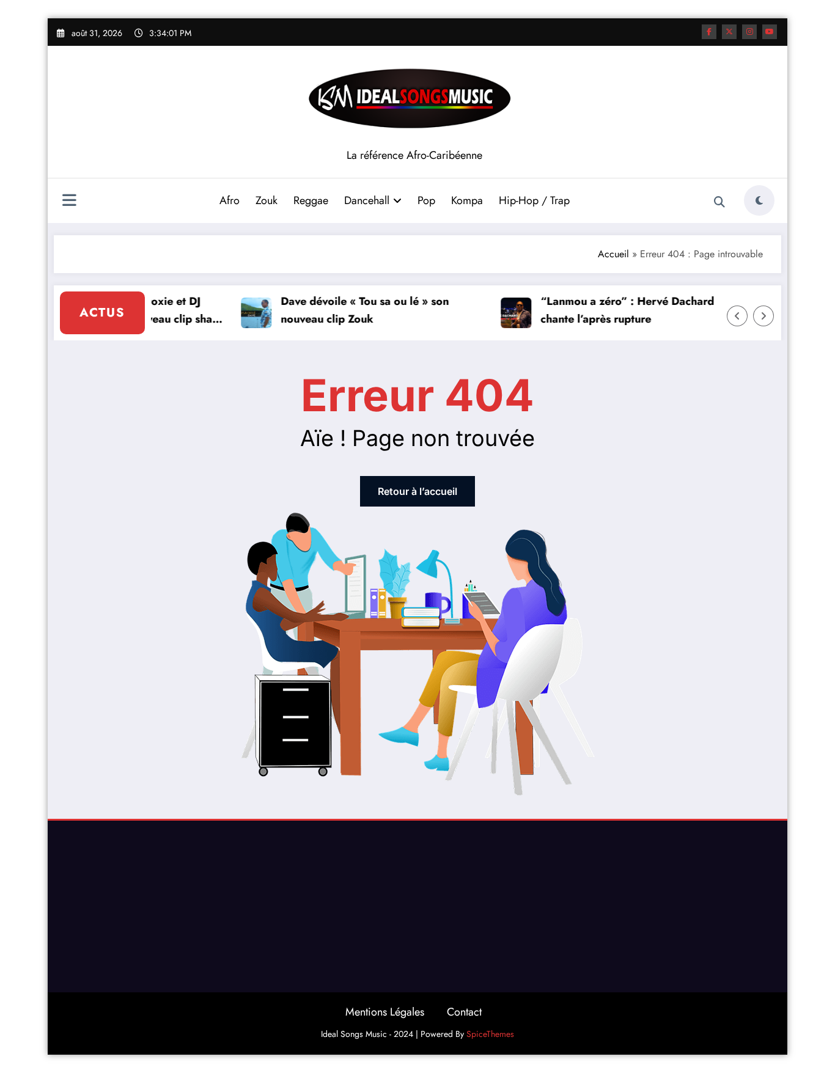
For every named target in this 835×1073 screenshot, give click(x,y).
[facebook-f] (709, 31)
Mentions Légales (384, 1012)
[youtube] (769, 31)
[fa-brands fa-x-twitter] (729, 31)
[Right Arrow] (763, 316)
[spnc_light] (759, 200)
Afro (229, 200)
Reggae (310, 200)
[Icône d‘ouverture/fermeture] (69, 201)
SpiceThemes (490, 1034)
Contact (464, 1012)
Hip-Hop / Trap (534, 200)
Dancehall (366, 200)
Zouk (267, 200)
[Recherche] (719, 202)
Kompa (467, 200)
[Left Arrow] (737, 316)
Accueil (613, 254)
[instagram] (749, 31)
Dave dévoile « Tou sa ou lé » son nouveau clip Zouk (358, 310)
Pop (426, 200)
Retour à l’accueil (417, 491)
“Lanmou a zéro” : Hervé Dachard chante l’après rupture (620, 310)
